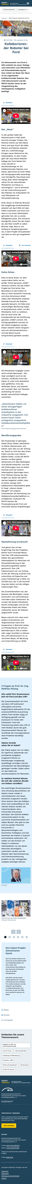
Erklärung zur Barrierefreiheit (10, 1176)
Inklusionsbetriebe (9, 9)
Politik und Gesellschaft (10, 1065)
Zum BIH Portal (6, 1101)
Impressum (4, 1171)
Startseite (4, 18)
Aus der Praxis (7, 1051)
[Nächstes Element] (19, 932)
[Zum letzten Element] (13, 932)
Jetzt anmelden (8, 1125)
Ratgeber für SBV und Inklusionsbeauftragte (9, 1045)
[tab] (7, 103)
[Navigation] (27, 3)
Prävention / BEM (8, 1060)
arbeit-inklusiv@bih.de (13, 1145)
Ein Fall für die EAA (8, 1069)
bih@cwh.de (9, 1157)
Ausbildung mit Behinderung (11, 1055)
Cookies (3, 1178)
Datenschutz (5, 1173)
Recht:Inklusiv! (25, 1065)
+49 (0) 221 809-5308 (12, 1148)
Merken (6, 1010)
